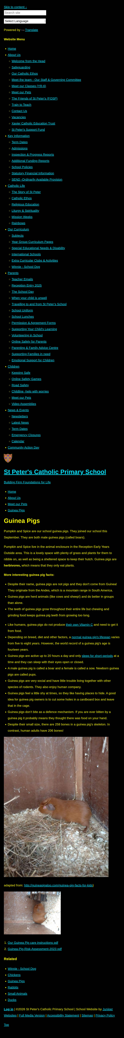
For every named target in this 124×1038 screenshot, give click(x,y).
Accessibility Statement (63, 1015)
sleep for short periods (97, 656)
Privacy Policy (105, 1015)
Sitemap (87, 1015)
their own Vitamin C (79, 624)
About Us (14, 498)
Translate (31, 30)
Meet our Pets (17, 504)
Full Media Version (32, 1015)
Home (12, 491)
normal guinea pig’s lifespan (91, 637)
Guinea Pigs (16, 510)
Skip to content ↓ (15, 7)
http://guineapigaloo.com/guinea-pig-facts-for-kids (58, 885)
